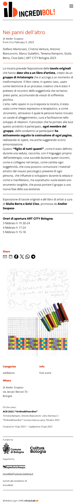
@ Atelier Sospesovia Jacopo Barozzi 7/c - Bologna (16, 392)
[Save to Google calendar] (10, 257)
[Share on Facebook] (16, 257)
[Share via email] (5, 257)
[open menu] (71, 6)
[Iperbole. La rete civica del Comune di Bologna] (15, 449)
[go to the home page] (29, 9)
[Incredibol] (38, 448)
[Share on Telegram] (33, 257)
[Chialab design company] (21, 498)
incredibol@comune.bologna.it (18, 473)
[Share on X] (22, 257)
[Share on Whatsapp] (27, 257)
